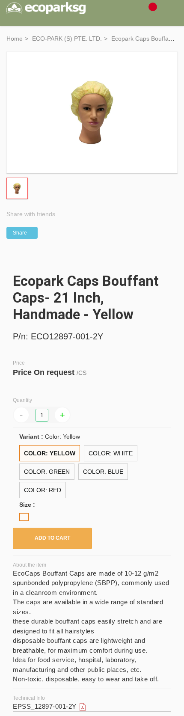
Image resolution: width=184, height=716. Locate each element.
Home (14, 38)
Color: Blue (103, 471)
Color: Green (47, 471)
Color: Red (42, 490)
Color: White (111, 453)
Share (20, 233)
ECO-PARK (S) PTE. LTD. (67, 38)
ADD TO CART (52, 538)
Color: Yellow (49, 453)
